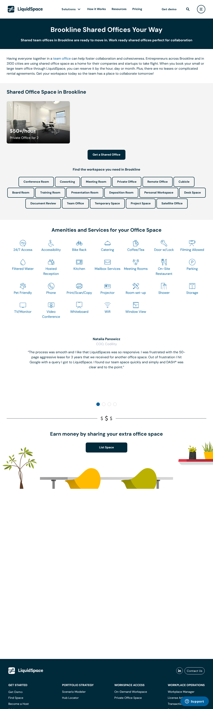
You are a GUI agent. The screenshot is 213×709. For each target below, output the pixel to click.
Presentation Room (84, 193)
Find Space (15, 698)
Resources (119, 9)
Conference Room (36, 182)
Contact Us (194, 671)
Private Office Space (128, 698)
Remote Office (157, 182)
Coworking (67, 182)
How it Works (96, 9)
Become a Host (18, 704)
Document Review (43, 203)
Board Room (20, 193)
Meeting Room (96, 182)
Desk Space (192, 193)
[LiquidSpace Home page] (25, 9)
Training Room (50, 193)
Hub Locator (70, 698)
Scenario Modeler (73, 692)
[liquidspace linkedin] (179, 670)
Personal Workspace (158, 193)
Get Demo (15, 692)
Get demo (169, 9)
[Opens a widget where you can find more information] (194, 701)
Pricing (137, 9)
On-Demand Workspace (130, 692)
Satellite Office (171, 203)
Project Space (141, 203)
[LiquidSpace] (25, 670)
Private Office (126, 182)
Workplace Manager (181, 692)
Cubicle (183, 182)
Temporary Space (107, 203)
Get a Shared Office (106, 155)
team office (62, 58)
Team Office (75, 203)
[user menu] (201, 9)
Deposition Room (121, 193)
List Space (106, 447)
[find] (188, 9)
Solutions (69, 9)
